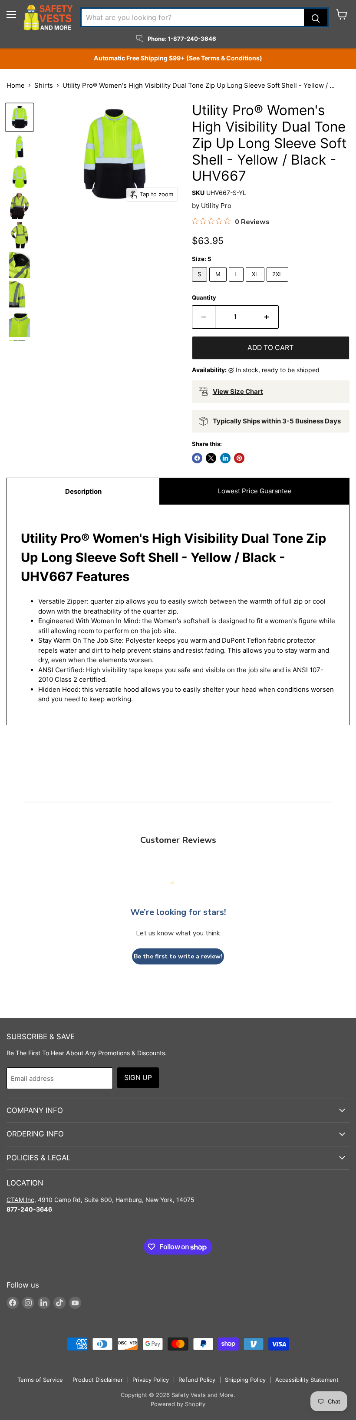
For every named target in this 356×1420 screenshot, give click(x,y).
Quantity (204, 297)
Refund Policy (196, 1379)
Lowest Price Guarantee (255, 491)
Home (16, 85)
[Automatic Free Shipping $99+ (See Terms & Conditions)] (178, 58)
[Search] (315, 17)
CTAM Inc (20, 1199)
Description (83, 491)
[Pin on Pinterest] (239, 458)
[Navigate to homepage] (48, 17)
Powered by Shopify (178, 1403)
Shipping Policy (245, 1379)
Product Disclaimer (98, 1379)
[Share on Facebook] (197, 458)
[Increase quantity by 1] (267, 317)
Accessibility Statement (307, 1379)
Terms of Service (40, 1379)
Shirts (43, 85)
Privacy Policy (150, 1379)
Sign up (138, 1077)
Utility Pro (216, 205)
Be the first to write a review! (178, 956)
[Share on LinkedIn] (225, 458)
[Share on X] (211, 458)
